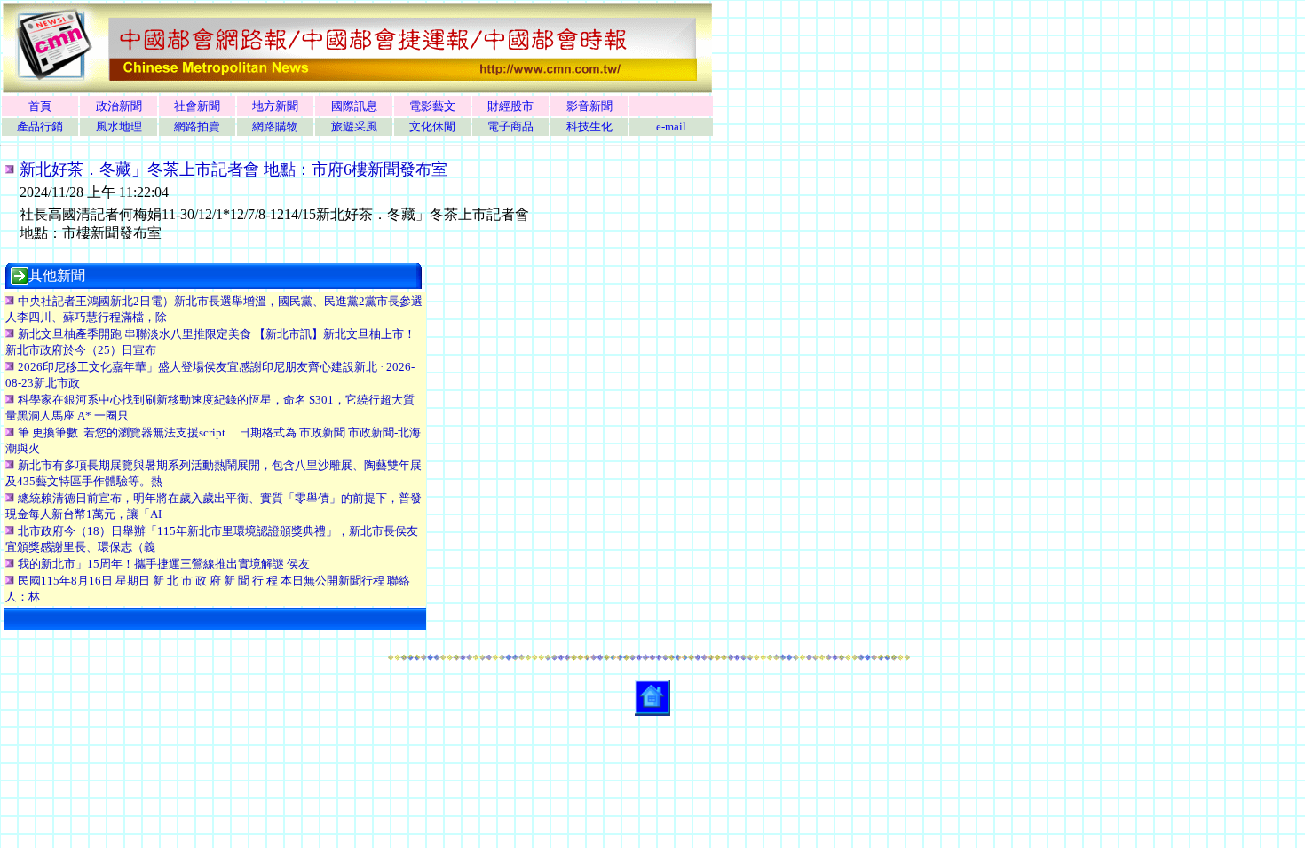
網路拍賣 (197, 126)
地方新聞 (275, 106)
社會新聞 (197, 106)
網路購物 (275, 126)
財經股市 (510, 106)
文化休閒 (432, 126)
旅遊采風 (354, 126)
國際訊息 (354, 106)
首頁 (39, 106)
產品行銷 (40, 126)
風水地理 (119, 126)
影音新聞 (589, 106)
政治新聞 (119, 106)
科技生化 (589, 126)
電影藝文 (432, 106)
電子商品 (510, 126)
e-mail (671, 126)
